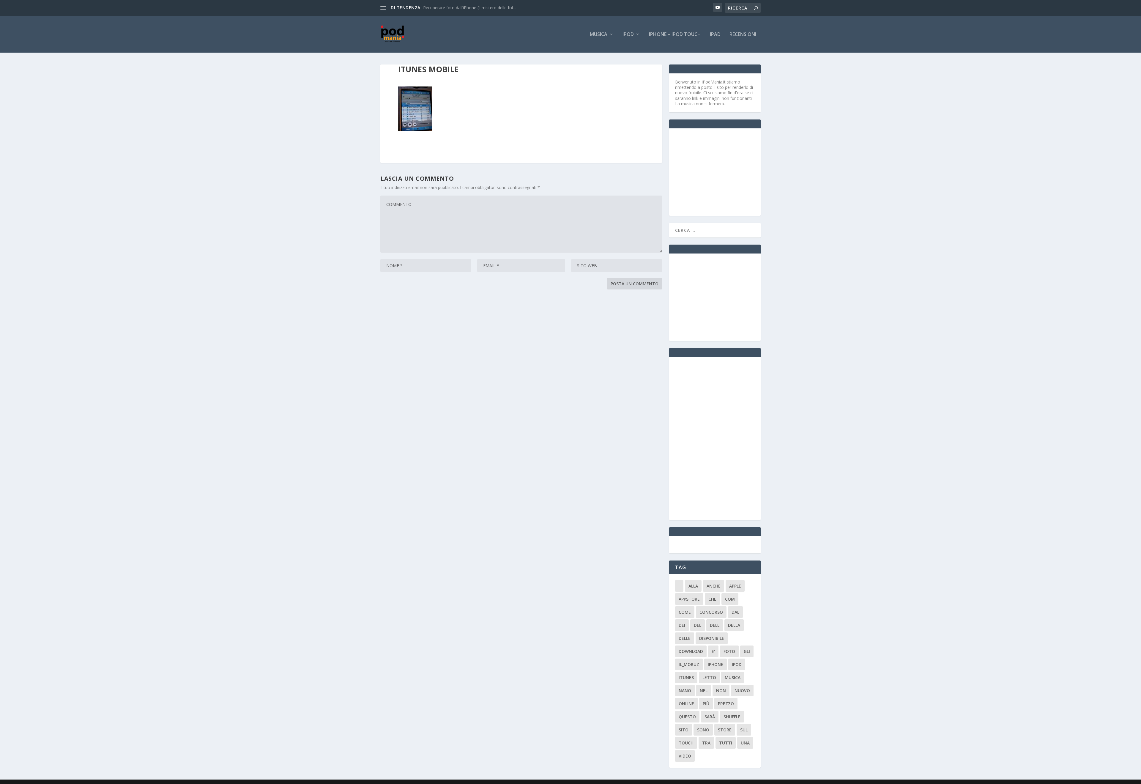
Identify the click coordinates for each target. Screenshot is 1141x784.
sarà (710, 717)
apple (735, 586)
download (691, 651)
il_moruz (689, 664)
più (706, 703)
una (745, 743)
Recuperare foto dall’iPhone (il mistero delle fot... (469, 7)
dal (735, 612)
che (712, 599)
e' (713, 651)
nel (703, 690)
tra (706, 743)
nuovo (742, 690)
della (734, 625)
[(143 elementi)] (679, 586)
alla (693, 586)
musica (732, 677)
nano (685, 690)
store (725, 730)
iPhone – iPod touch (675, 34)
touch (686, 743)
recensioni (742, 34)
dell (714, 625)
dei (682, 625)
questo (687, 717)
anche (714, 586)
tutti (725, 743)
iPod (628, 34)
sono (703, 730)
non (721, 690)
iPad (715, 34)
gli (747, 651)
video (685, 756)
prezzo (726, 703)
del (697, 625)
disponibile (711, 638)
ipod (737, 664)
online (686, 703)
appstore (689, 599)
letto (709, 677)
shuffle (732, 717)
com (730, 599)
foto (729, 651)
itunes (686, 677)
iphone (715, 664)
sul (744, 730)
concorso (711, 612)
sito (683, 730)
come (685, 612)
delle (685, 638)
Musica (598, 34)
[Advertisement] (719, 171)
